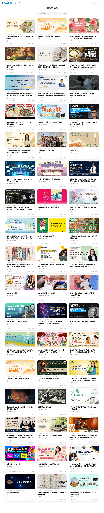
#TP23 (40, 158)
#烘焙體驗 (73, 72)
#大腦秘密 (9, 158)
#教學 (40, 386)
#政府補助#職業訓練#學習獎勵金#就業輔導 (17, 471)
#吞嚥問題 (41, 300)
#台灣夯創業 (42, 101)
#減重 (72, 357)
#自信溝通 (73, 471)
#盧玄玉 (73, 215)
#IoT (8, 186)
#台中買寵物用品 (43, 357)
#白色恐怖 (9, 243)
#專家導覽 (73, 243)
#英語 (72, 386)
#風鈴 (40, 500)
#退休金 (73, 186)
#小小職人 (9, 44)
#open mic (9, 129)
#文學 (8, 215)
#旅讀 (72, 443)
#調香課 (41, 72)
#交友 (8, 414)
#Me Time (41, 443)
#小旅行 (73, 158)
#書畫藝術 (9, 272)
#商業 (8, 329)
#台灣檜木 (41, 414)
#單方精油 (41, 186)
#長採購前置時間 (11, 101)
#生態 (72, 414)
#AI (71, 129)
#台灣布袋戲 (10, 72)
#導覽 (40, 44)
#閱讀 (8, 357)
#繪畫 (72, 300)
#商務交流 (9, 443)
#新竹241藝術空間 (43, 243)
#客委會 (73, 44)
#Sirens (72, 101)
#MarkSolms (74, 500)
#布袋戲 (41, 129)
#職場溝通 (73, 272)
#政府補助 (41, 272)
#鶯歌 (8, 386)
